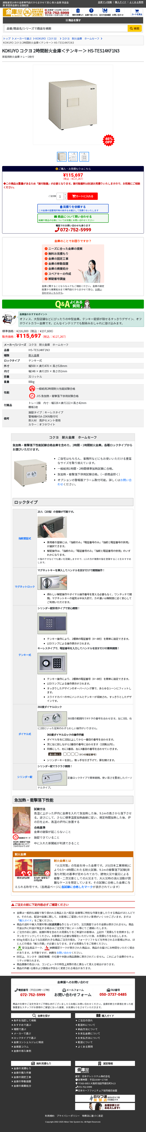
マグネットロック (25, 586)
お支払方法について (89, 1038)
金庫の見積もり (22, 1068)
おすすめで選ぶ (22, 1025)
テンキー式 (25, 655)
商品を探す (74, 20)
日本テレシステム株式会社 (96, 1076)
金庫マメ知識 (105, 2)
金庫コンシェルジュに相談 (28, 1042)
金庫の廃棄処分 (58, 268)
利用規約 (49, 1115)
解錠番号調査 (57, 278)
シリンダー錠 (24, 777)
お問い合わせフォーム (73, 994)
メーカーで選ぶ (23, 38)
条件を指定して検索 (25, 1020)
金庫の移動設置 (58, 263)
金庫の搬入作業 (22, 1072)
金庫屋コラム (21, 1046)
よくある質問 (136, 2)
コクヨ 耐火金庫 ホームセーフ (80, 38)
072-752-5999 (75, 229)
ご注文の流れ (85, 1020)
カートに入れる (84, 196)
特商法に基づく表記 (92, 1115)
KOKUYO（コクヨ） (46, 38)
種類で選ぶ (20, 1029)
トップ (7, 38)
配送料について (86, 1025)
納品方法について (88, 1029)
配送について (85, 1042)
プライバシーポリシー (68, 1115)
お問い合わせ (63, 952)
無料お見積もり (58, 253)
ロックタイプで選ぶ (25, 1038)
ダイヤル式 (25, 734)
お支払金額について (89, 1033)
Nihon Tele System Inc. (74, 1122)
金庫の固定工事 (58, 258)
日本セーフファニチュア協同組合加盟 (97, 1090)
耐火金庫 (33, 355)
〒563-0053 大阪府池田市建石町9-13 (97, 1083)
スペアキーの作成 (59, 273)
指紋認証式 (25, 538)
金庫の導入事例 (22, 1051)
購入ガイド (120, 2)
